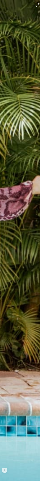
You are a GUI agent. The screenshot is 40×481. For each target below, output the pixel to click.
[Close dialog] (36, 4)
